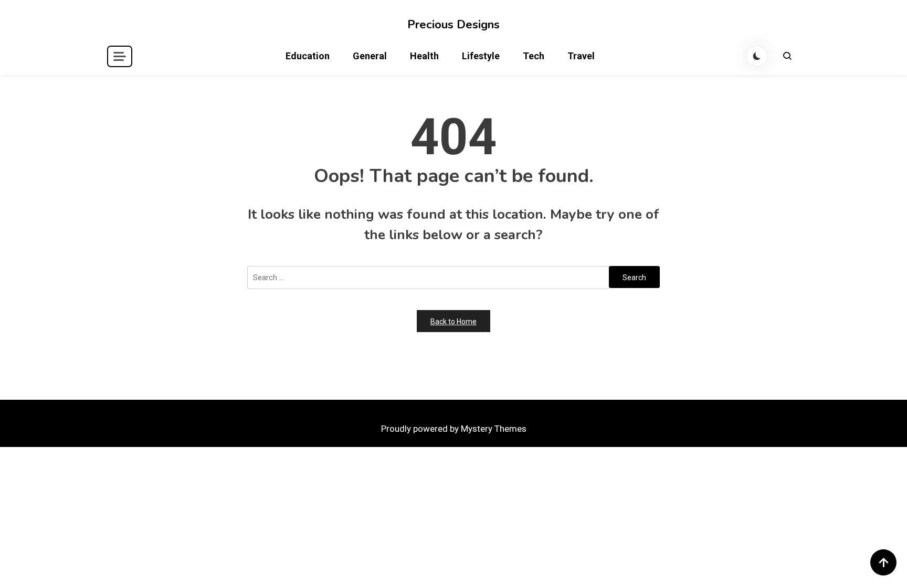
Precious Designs (453, 24)
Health (424, 55)
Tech (533, 55)
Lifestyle (481, 55)
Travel (581, 55)
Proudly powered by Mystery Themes (453, 428)
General (370, 55)
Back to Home (453, 321)
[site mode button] (756, 56)
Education (308, 55)
